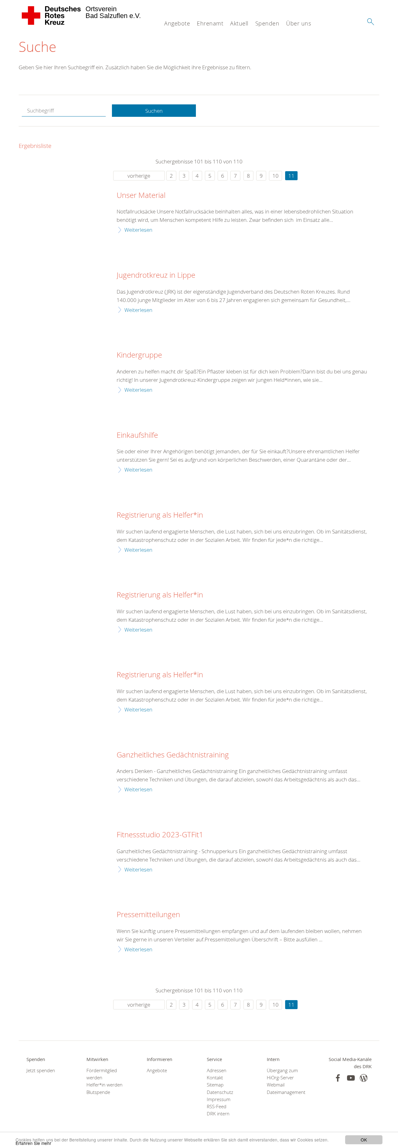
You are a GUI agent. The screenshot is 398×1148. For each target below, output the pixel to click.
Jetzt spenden (40, 1070)
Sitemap (215, 1085)
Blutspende (98, 1092)
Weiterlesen (138, 229)
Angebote (177, 23)
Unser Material (141, 195)
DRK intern (218, 1114)
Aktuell (239, 23)
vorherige (138, 175)
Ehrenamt (210, 23)
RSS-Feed (216, 1106)
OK (364, 1140)
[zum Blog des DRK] (364, 1078)
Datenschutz (220, 1092)
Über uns (298, 23)
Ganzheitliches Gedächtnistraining (173, 755)
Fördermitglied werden (101, 1074)
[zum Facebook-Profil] (338, 1078)
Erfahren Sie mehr (33, 1143)
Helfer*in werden (104, 1085)
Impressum (218, 1099)
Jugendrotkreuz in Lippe (156, 275)
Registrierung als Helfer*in (160, 515)
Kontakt (215, 1078)
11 (291, 175)
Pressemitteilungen (148, 914)
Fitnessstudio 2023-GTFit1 (160, 834)
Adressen (216, 1070)
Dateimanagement (286, 1092)
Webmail (276, 1085)
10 (275, 175)
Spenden (267, 23)
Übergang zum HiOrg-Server (282, 1074)
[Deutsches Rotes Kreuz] (51, 15)
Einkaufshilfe (137, 435)
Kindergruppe (139, 355)
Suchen (154, 110)
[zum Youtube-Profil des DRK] (351, 1078)
